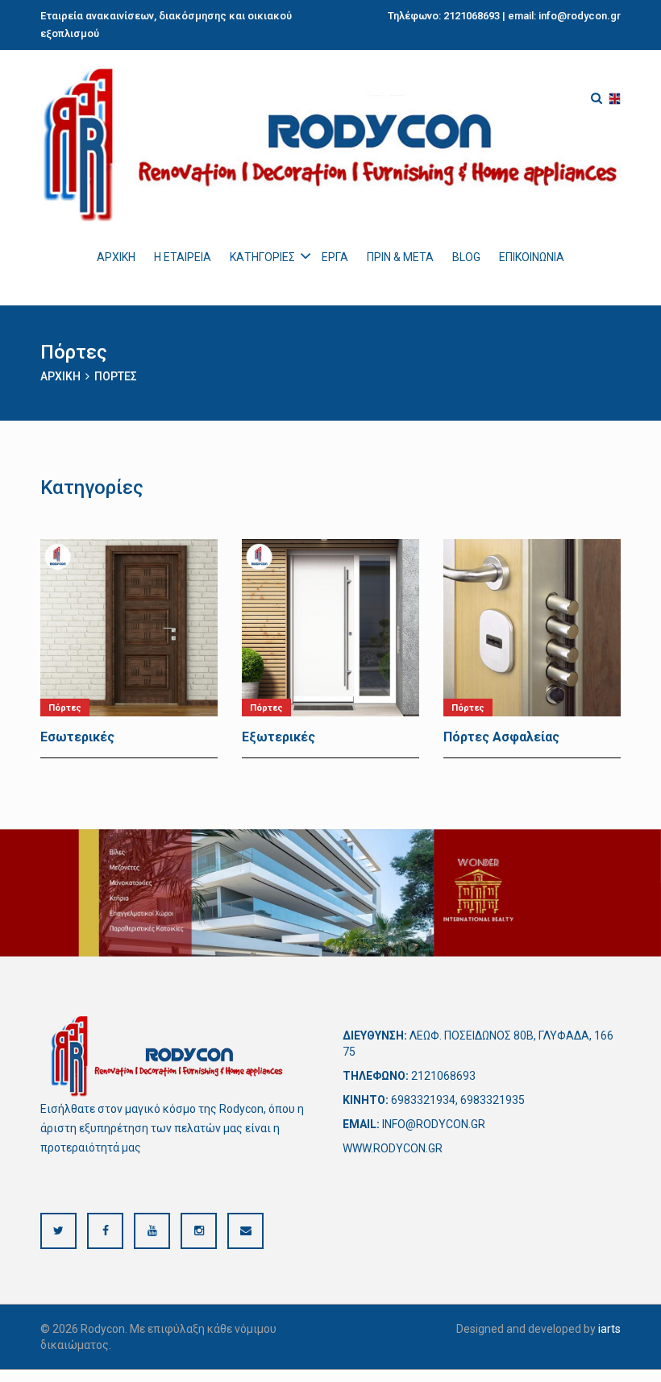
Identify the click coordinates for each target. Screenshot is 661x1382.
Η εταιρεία (182, 257)
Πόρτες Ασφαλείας (501, 737)
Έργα (335, 257)
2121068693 (471, 16)
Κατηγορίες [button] (262, 257)
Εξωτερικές (278, 737)
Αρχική (116, 257)
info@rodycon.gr (579, 16)
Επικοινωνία (531, 257)
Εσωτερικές (77, 737)
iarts (609, 1328)
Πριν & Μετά (400, 257)
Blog (466, 257)
